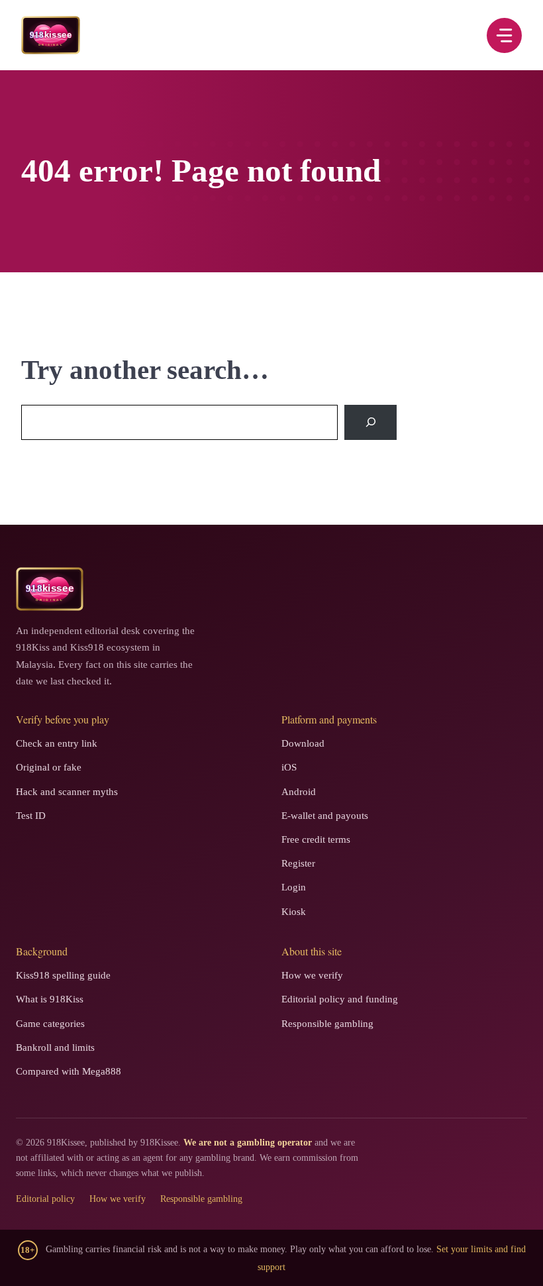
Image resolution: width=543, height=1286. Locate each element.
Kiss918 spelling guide (63, 975)
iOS (289, 767)
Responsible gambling (327, 1023)
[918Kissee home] (49, 589)
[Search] (370, 422)
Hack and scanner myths (67, 791)
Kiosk (293, 911)
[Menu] (504, 35)
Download (302, 743)
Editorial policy (45, 1199)
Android (298, 791)
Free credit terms (315, 839)
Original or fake (48, 767)
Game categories (50, 1023)
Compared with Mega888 (68, 1071)
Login (293, 887)
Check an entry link (56, 743)
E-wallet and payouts (324, 815)
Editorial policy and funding (339, 999)
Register (298, 863)
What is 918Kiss (49, 999)
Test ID (31, 815)
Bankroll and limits (55, 1047)
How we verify (312, 975)
